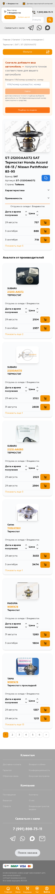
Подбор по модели (27, 110)
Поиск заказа (27, 852)
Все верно (10, 17)
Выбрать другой (24, 17)
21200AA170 (14, 371)
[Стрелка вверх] (26, 212)
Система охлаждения (32, 40)
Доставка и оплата (12, 765)
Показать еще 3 (14, 492)
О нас (31, 801)
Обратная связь (10, 776)
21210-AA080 (15, 449)
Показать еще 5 (14, 246)
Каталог (16, 40)
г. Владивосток (12, 3)
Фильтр (27, 52)
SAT (17, 45)
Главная (6, 40)
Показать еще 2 (14, 334)
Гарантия (7, 770)
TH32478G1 (14, 528)
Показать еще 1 (14, 413)
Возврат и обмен (37, 765)
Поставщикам (9, 795)
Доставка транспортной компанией (40, 3)
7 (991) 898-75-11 (45, 12)
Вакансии (7, 801)
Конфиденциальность (39, 770)
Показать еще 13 (14, 725)
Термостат (8, 45)
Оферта (7, 806)
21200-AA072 (15, 292)
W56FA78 (12, 607)
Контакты (33, 795)
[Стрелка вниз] (26, 215)
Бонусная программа (39, 776)
